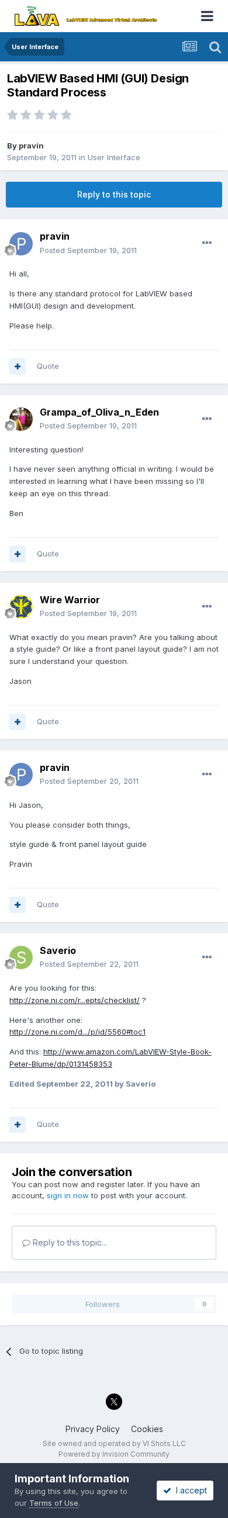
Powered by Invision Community (114, 1454)
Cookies (147, 1429)
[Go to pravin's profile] (21, 243)
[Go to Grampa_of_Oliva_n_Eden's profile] (21, 419)
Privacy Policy (92, 1429)
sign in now (68, 1195)
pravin (31, 145)
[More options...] (207, 243)
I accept (189, 1490)
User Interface (114, 157)
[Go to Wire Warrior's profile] (21, 606)
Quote (48, 366)
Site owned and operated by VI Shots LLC (114, 1443)
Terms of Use (53, 1502)
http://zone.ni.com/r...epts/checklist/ (74, 1000)
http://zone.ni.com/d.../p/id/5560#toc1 (77, 1031)
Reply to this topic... (68, 1242)
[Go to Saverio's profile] (21, 957)
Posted (88, 250)
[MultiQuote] (17, 366)
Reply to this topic (114, 194)
